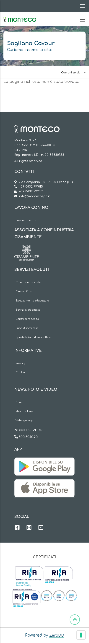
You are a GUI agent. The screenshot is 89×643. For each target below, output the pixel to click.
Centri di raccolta (27, 318)
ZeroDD (56, 635)
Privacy (20, 363)
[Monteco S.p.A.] (19, 15)
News (19, 402)
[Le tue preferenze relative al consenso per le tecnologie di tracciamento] (81, 635)
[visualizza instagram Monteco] (29, 528)
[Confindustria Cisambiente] (26, 248)
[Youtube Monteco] (41, 528)
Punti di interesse (27, 328)
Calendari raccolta (28, 282)
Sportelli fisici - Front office (33, 337)
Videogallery (24, 420)
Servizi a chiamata (28, 309)
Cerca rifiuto (24, 291)
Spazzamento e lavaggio (32, 300)
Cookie (20, 372)
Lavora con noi (26, 220)
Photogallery (24, 411)
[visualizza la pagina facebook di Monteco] (17, 528)
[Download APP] (44, 461)
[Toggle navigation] (81, 6)
